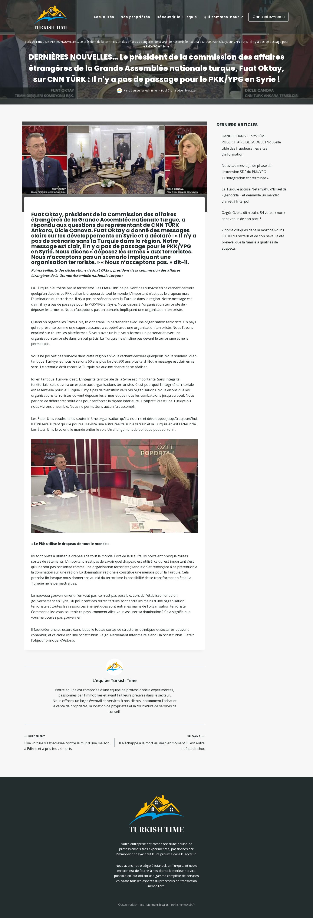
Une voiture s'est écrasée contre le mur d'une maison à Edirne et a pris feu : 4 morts (66, 742)
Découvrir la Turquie (177, 17)
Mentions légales (157, 905)
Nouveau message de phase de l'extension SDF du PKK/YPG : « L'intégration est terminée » (246, 171)
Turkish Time (34, 42)
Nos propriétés (135, 17)
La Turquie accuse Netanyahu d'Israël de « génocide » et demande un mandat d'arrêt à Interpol (254, 195)
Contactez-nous (269, 16)
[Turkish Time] (51, 16)
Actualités (103, 17)
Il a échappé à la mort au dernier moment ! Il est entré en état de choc (162, 742)
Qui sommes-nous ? (223, 17)
